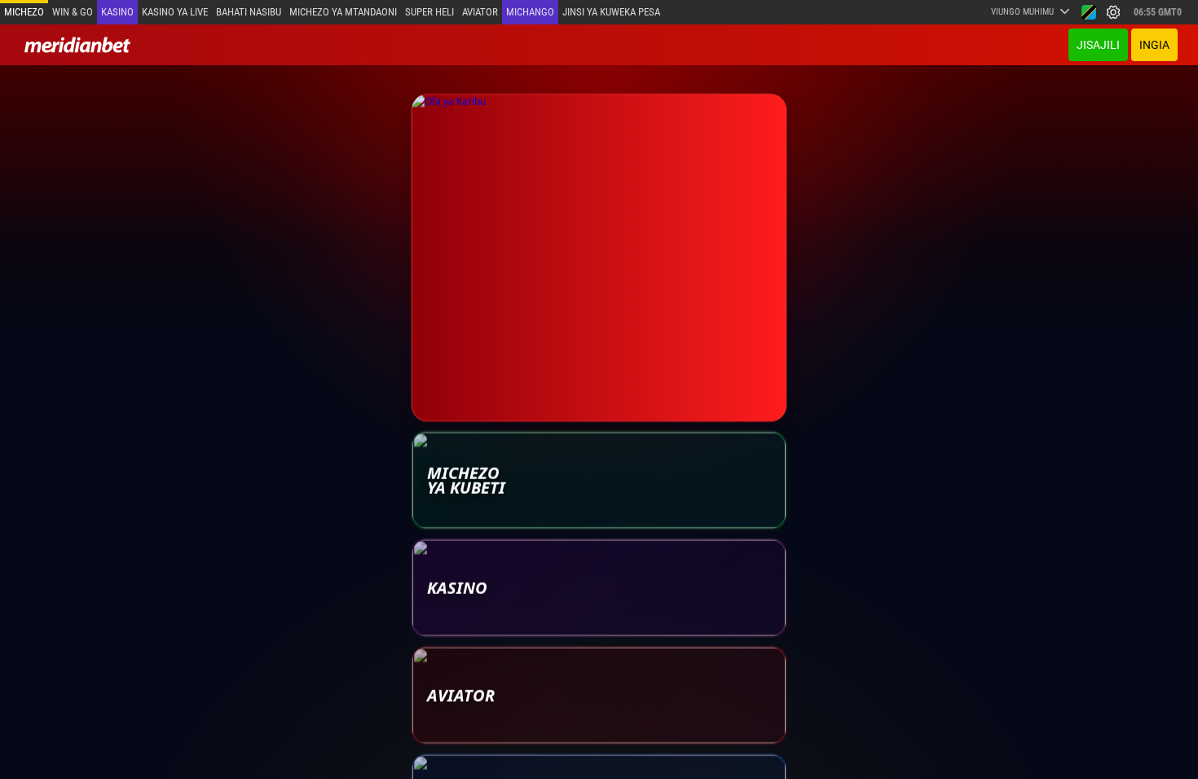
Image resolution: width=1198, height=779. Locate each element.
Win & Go (72, 12)
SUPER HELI (429, 12)
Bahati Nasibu (248, 12)
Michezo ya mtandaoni (343, 12)
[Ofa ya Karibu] (599, 256)
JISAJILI (1098, 44)
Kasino (117, 12)
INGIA (1154, 44)
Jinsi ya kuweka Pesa (611, 12)
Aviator (480, 12)
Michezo (24, 12)
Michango (530, 12)
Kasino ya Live (175, 12)
